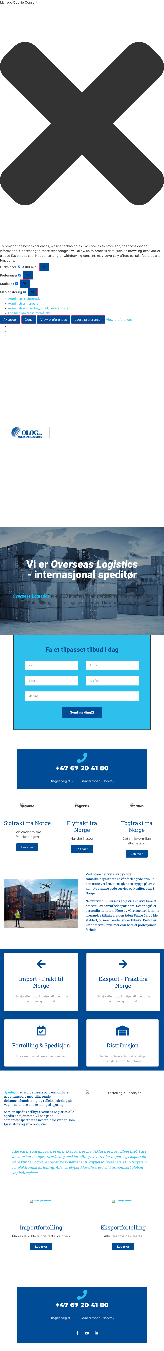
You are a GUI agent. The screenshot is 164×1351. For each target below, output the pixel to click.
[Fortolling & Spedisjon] (41, 1030)
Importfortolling (41, 1227)
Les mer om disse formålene (29, 313)
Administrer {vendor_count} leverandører (39, 308)
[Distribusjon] (123, 1030)
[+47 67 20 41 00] (82, 758)
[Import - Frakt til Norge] (41, 964)
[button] (82, 124)
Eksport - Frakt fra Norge (123, 982)
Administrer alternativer (26, 299)
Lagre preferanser (88, 320)
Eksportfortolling (123, 1227)
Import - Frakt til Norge (41, 982)
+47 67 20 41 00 (82, 768)
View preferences (53, 320)
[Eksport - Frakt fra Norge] (123, 964)
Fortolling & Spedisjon (41, 1045)
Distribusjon (123, 1045)
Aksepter (10, 320)
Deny (29, 320)
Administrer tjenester (24, 303)
